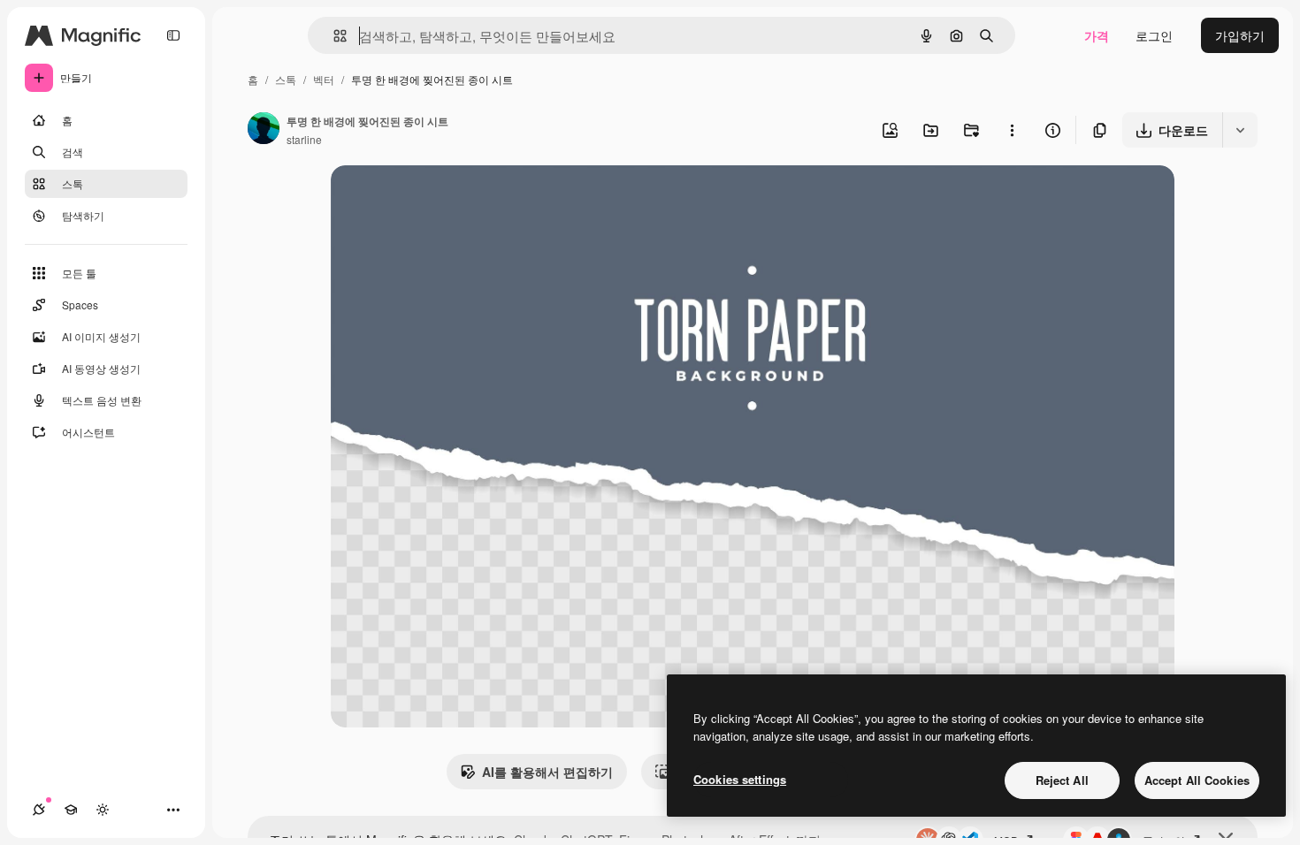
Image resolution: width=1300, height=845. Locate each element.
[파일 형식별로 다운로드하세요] (1240, 130)
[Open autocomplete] (333, 35)
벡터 (323, 79)
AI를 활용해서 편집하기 (547, 771)
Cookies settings (739, 779)
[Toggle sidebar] (173, 35)
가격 (1096, 35)
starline (304, 139)
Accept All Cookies (1197, 780)
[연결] (39, 810)
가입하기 (1240, 35)
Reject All (1062, 780)
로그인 (1154, 35)
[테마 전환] (102, 810)
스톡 (285, 79)
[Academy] (71, 810)
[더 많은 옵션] (1011, 130)
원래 (432, 199)
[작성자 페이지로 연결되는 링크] (263, 130)
